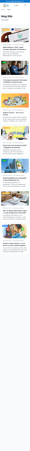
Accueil (3, 9)
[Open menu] (25, 5)
